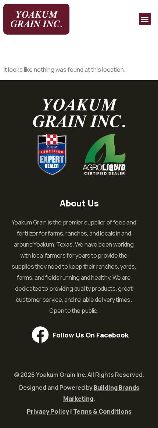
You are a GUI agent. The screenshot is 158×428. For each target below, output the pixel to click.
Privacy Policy (48, 411)
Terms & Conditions (102, 411)
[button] (145, 19)
